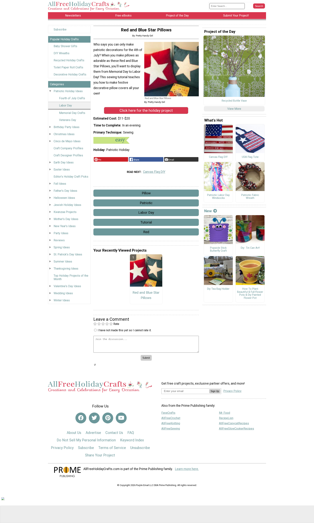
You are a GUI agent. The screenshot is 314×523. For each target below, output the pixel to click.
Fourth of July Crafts (72, 98)
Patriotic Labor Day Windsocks (218, 197)
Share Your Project (100, 455)
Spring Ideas (62, 247)
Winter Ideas (62, 300)
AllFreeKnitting (170, 423)
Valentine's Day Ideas (67, 286)
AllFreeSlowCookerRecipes (236, 428)
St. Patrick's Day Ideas (68, 254)
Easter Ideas (62, 169)
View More (234, 108)
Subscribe (60, 29)
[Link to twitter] (94, 418)
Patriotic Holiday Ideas (68, 91)
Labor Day (65, 105)
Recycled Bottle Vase (234, 100)
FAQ (130, 432)
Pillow (146, 193)
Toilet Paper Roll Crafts (68, 67)
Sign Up (215, 391)
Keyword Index (132, 440)
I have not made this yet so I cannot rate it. (124, 330)
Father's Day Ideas (65, 190)
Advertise (93, 432)
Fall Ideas (60, 183)
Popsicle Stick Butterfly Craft (218, 250)
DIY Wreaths (61, 53)
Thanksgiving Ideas (66, 268)
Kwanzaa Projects (65, 212)
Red (146, 232)
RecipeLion (226, 418)
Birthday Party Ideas (66, 127)
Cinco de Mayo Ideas (67, 141)
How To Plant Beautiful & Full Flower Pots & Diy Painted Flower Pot (250, 294)
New (208, 211)
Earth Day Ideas (64, 162)
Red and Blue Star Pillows (146, 295)
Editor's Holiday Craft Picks (71, 176)
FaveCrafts (168, 413)
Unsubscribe (140, 448)
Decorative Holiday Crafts (70, 74)
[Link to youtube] (121, 418)
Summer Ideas (63, 261)
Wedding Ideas (63, 293)
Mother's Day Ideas (66, 219)
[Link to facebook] (80, 418)
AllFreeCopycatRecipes (234, 423)
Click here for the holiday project (146, 110)
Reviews (59, 240)
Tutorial (146, 222)
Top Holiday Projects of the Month (71, 277)
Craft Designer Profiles (68, 155)
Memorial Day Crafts (72, 113)
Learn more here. (187, 469)
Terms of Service (112, 448)
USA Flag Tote (250, 157)
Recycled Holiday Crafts (69, 60)
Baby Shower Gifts (65, 46)
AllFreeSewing (170, 428)
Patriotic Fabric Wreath (250, 197)
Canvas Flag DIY (154, 172)
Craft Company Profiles (68, 148)
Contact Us (114, 432)
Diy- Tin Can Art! (250, 248)
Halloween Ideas (64, 198)
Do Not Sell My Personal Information (86, 440)
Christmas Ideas (64, 134)
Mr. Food (224, 413)
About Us (74, 432)
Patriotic (146, 203)
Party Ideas (61, 233)
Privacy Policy (62, 448)
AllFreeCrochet (170, 418)
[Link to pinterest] (107, 418)
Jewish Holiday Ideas (67, 205)
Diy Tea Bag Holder (218, 289)
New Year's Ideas (65, 226)
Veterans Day (67, 120)
